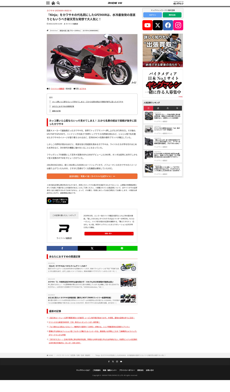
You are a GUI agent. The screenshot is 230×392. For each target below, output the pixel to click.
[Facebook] (62, 248)
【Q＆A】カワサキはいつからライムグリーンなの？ (67, 266)
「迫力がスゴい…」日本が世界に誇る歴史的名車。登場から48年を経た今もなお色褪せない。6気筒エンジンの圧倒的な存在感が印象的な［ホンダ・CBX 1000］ (167, 116)
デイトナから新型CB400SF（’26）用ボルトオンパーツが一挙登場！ (74, 322)
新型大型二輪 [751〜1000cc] (70, 30)
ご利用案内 (97, 370)
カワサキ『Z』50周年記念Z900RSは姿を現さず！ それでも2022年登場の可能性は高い (80, 282)
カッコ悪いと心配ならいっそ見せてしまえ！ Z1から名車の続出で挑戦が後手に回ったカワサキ (86, 101)
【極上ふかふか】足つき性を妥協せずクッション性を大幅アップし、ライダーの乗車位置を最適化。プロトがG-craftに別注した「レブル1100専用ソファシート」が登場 (167, 141)
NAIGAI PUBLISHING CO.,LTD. (113, 375)
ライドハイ (54, 30)
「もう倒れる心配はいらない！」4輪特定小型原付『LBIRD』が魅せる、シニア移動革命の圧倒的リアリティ (89, 326)
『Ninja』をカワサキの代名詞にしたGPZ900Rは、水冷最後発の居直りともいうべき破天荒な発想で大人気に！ (130, 355)
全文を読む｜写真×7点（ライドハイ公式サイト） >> (92, 176)
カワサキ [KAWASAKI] (90, 30)
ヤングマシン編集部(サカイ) (163, 133)
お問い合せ (150, 370)
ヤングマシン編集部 (160, 121)
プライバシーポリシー (127, 370)
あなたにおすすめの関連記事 (62, 106)
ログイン (152, 15)
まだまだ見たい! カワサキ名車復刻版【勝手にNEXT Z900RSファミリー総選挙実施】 (80, 297)
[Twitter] (92, 248)
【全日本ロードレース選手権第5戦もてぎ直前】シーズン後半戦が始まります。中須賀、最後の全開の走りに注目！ (92, 318)
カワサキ (82, 88)
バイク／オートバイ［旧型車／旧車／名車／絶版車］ (74, 355)
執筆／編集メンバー (110, 370)
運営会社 (140, 370)
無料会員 (172, 15)
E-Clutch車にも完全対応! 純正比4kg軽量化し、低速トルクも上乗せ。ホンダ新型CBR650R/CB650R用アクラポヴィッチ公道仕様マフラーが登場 (167, 155)
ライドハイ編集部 (72, 24)
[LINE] (122, 248)
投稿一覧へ (108, 233)
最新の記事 (55, 111)
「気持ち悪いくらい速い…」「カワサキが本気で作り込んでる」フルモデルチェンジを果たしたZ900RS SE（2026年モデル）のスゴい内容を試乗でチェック (167, 168)
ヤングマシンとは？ (83, 370)
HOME (51, 355)
